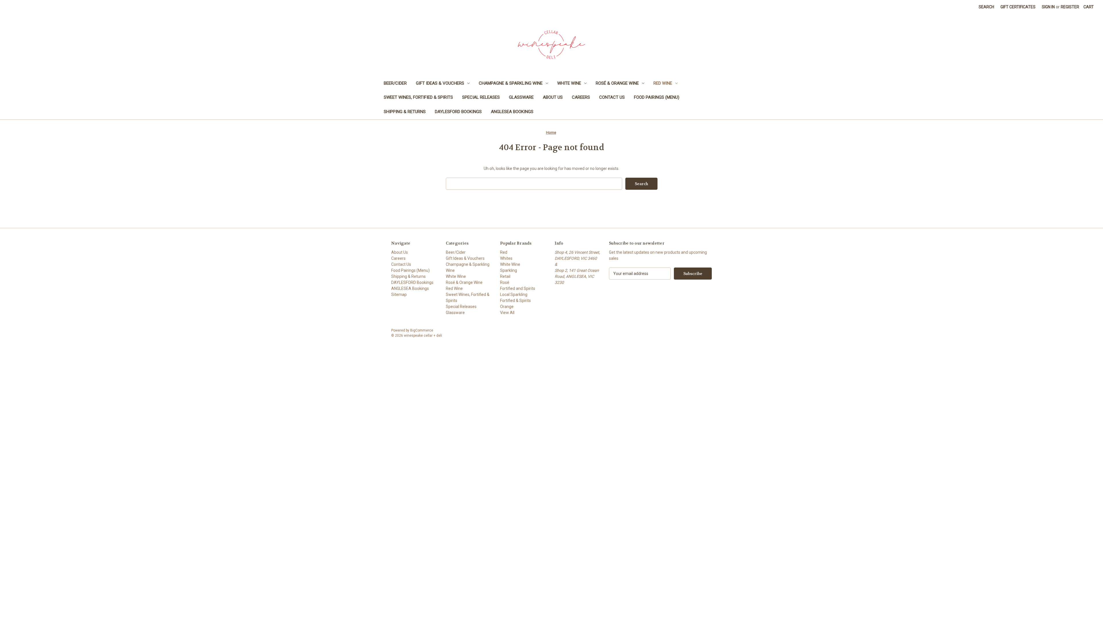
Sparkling (508, 270)
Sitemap (399, 294)
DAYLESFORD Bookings (458, 111)
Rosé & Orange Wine (617, 83)
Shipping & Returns (405, 111)
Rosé (504, 282)
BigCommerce (421, 330)
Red (503, 252)
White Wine (569, 83)
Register (1070, 7)
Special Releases (481, 97)
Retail (505, 276)
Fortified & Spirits (515, 300)
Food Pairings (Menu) (656, 97)
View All (507, 312)
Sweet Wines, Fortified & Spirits (418, 97)
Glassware (521, 97)
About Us (553, 97)
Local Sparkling (513, 294)
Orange (507, 306)
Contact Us (612, 97)
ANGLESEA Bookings (512, 111)
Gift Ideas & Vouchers (440, 83)
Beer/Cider (395, 83)
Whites (506, 258)
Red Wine (662, 83)
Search (986, 7)
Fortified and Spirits (517, 288)
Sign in (1048, 7)
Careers (581, 97)
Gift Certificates (1017, 7)
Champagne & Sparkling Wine (511, 83)
